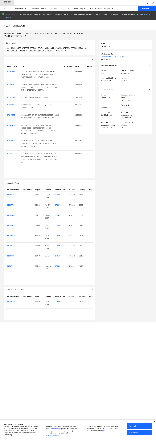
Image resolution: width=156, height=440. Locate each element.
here (103, 431)
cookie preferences (52, 429)
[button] (154, 421)
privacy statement (52, 435)
